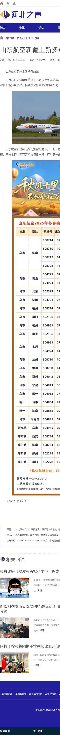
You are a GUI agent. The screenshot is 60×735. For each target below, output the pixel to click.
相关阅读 (15, 559)
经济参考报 (7, 694)
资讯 (22, 27)
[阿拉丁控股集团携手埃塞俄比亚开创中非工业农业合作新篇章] (17, 672)
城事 (3, 27)
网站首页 (5, 731)
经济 (41, 27)
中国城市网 (50, 694)
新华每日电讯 (35, 694)
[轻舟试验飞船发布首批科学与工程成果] (17, 597)
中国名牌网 (20, 694)
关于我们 (38, 731)
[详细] (39, 590)
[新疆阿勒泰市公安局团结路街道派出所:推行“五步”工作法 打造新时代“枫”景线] (17, 637)
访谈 (36, 38)
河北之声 (28, 38)
